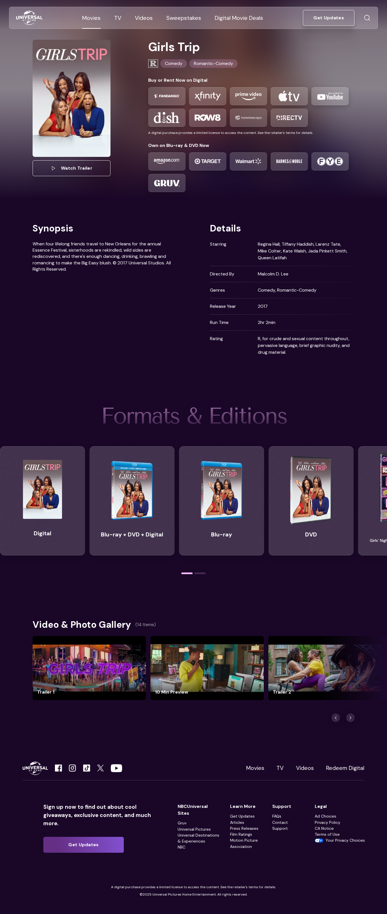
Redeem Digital (345, 768)
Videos (305, 768)
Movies (255, 768)
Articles (237, 822)
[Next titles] (350, 718)
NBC (181, 847)
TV (280, 768)
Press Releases (244, 828)
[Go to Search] (367, 18)
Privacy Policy (327, 822)
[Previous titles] (336, 718)
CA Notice (324, 828)
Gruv (182, 822)
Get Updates (242, 816)
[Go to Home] (29, 18)
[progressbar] (187, 573)
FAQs (276, 816)
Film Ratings (241, 834)
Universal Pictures (194, 829)
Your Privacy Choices (345, 840)
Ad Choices (325, 816)
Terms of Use (327, 834)
